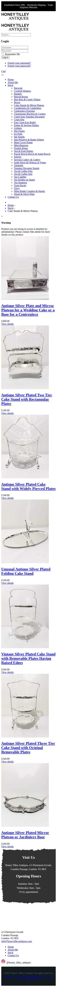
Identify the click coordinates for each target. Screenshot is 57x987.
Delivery (18, 976)
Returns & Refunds (34, 976)
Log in (5, 57)
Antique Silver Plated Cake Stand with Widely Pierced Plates (28, 486)
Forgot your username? (19, 63)
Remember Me (12, 54)
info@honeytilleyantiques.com (16, 941)
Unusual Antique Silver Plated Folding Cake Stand (25, 571)
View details (7, 324)
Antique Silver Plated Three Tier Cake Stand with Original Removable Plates (28, 747)
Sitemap (8, 976)
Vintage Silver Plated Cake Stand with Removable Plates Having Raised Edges (28, 658)
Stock (10, 952)
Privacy (23, 979)
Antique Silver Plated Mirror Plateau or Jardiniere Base (25, 835)
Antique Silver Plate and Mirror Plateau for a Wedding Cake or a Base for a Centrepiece (28, 310)
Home (11, 946)
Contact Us (13, 955)
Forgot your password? (19, 65)
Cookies (33, 979)
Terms (49, 976)
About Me (13, 949)
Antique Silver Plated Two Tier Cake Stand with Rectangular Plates (26, 399)
